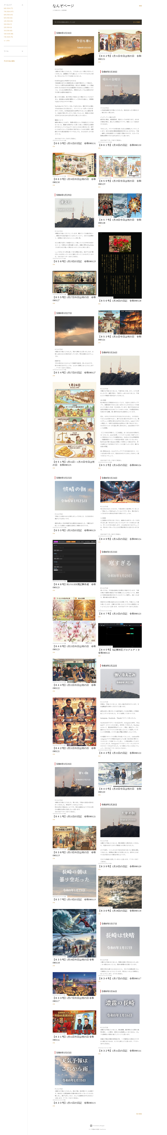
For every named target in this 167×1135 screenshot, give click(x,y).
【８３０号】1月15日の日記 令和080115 (74, 1102)
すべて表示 (136, 22)
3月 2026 (7, 24)
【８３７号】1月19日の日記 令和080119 (74, 899)
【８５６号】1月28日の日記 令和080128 (119, 300)
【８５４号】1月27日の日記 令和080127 (74, 372)
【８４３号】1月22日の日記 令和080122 (119, 752)
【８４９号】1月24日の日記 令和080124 (119, 538)
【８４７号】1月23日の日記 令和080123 (119, 613)
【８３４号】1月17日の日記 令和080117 (119, 978)
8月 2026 (8, 8)
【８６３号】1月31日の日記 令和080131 (74, 143)
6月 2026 (8, 15)
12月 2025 (8, 34)
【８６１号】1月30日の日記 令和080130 (119, 145)
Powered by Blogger (98, 1125)
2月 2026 (7, 27)
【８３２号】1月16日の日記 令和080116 (119, 1050)
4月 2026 (8, 21)
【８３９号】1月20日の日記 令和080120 (119, 866)
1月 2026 (8, 30)
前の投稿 (139, 1114)
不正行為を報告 (9, 61)
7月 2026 (8, 11)
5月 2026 (8, 18)
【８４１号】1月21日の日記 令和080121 (74, 816)
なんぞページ (63, 5)
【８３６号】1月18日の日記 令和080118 (119, 910)
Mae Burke (103, 1129)
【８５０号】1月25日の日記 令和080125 (74, 530)
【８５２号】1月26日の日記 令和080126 (119, 465)
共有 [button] (54, 146)
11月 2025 (8, 37)
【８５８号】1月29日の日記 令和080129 (74, 261)
